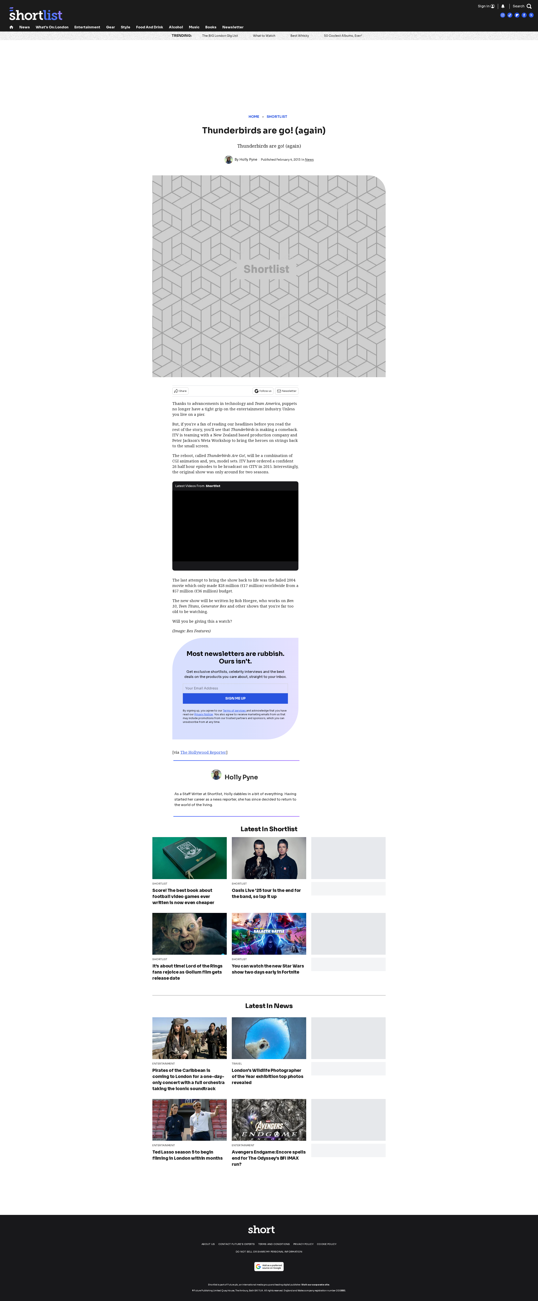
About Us (208, 1244)
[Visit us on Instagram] (502, 15)
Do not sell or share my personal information (269, 1251)
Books (210, 27)
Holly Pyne (248, 159)
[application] (235, 526)
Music (194, 27)
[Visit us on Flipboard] (517, 15)
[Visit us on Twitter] (531, 15)
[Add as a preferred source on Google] (269, 1266)
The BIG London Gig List (220, 36)
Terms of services (234, 710)
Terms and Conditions (274, 1244)
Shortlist (277, 116)
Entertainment (87, 27)
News (24, 27)
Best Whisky (299, 36)
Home (254, 116)
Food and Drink (149, 27)
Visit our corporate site (315, 1284)
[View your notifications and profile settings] (503, 6)
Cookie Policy (326, 1244)
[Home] (11, 27)
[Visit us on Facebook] (524, 15)
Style (125, 27)
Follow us (266, 391)
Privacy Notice (203, 714)
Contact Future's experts (236, 1244)
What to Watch (264, 36)
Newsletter (233, 27)
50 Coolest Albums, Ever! (343, 36)
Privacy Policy (303, 1244)
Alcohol (176, 27)
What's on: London (52, 27)
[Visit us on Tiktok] (509, 15)
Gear (110, 27)
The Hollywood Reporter (203, 752)
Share (183, 391)
